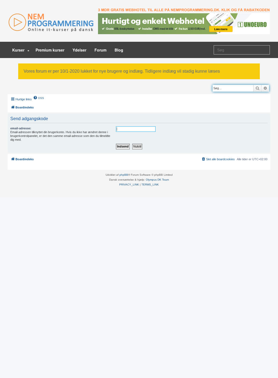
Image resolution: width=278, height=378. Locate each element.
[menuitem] (38, 98)
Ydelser (79, 50)
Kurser (19, 50)
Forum (100, 50)
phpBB (123, 174)
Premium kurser (50, 50)
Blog (119, 50)
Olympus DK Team (157, 179)
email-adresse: (20, 128)
